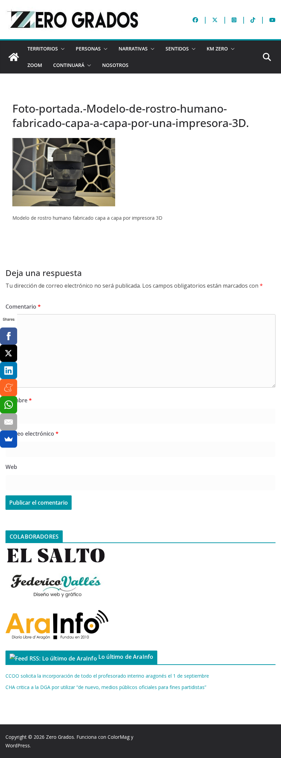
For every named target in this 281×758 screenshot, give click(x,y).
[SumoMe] (8, 439)
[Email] (8, 421)
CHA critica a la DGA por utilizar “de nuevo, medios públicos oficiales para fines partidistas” (105, 687)
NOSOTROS (115, 65)
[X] (8, 353)
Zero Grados (60, 737)
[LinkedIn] (8, 370)
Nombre (18, 400)
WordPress (17, 745)
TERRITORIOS (42, 48)
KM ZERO (217, 48)
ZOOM (34, 65)
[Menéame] (8, 387)
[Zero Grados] (13, 56)
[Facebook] (8, 336)
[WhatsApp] (8, 404)
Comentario (23, 306)
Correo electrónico (32, 433)
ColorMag (119, 737)
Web (11, 467)
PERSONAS (88, 48)
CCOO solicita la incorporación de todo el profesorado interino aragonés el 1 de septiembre (107, 676)
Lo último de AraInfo (125, 657)
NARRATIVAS (133, 48)
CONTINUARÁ (68, 65)
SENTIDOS (177, 48)
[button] (61, 49)
